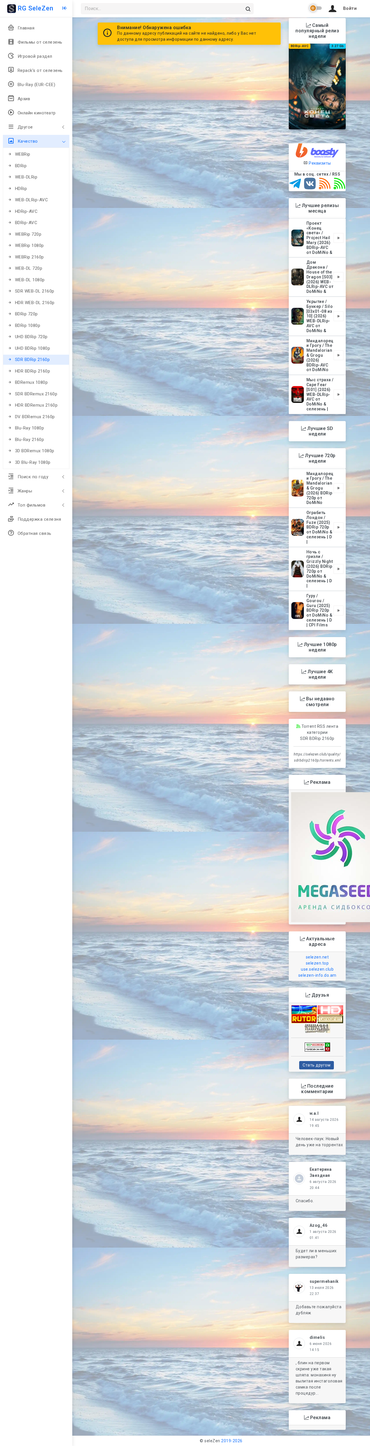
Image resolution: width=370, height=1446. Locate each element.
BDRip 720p (26, 314)
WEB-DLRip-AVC (31, 199)
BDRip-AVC (26, 222)
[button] (342, 8)
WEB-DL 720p (28, 268)
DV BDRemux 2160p (35, 416)
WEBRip (22, 154)
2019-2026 (232, 1440)
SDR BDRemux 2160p (36, 394)
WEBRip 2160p (29, 257)
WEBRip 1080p (29, 245)
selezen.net (317, 957)
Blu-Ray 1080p (29, 428)
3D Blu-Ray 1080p (33, 462)
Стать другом (316, 1065)
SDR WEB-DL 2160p (34, 291)
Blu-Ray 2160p (29, 439)
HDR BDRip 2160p (32, 371)
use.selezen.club (317, 969)
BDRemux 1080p (31, 382)
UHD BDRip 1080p (32, 348)
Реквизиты (319, 163)
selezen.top (317, 963)
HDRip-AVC (26, 211)
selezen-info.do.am (317, 975)
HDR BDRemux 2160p (36, 405)
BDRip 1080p (27, 325)
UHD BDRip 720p (31, 336)
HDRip (21, 188)
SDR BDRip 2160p (32, 359)
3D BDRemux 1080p (34, 450)
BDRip (21, 165)
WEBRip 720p (28, 234)
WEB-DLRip (26, 177)
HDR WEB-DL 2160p (35, 302)
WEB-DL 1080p (30, 279)
